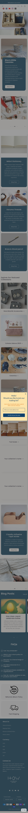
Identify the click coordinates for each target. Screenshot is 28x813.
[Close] (25, 394)
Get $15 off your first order (14, 415)
